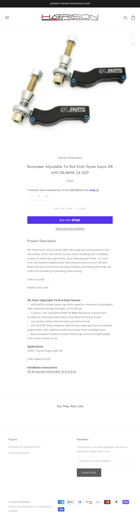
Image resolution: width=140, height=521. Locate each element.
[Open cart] (133, 17)
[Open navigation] (7, 17)
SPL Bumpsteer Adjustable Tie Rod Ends (51, 371)
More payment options (70, 228)
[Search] (125, 17)
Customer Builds (19, 453)
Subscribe (89, 472)
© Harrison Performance (19, 501)
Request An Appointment (24, 447)
